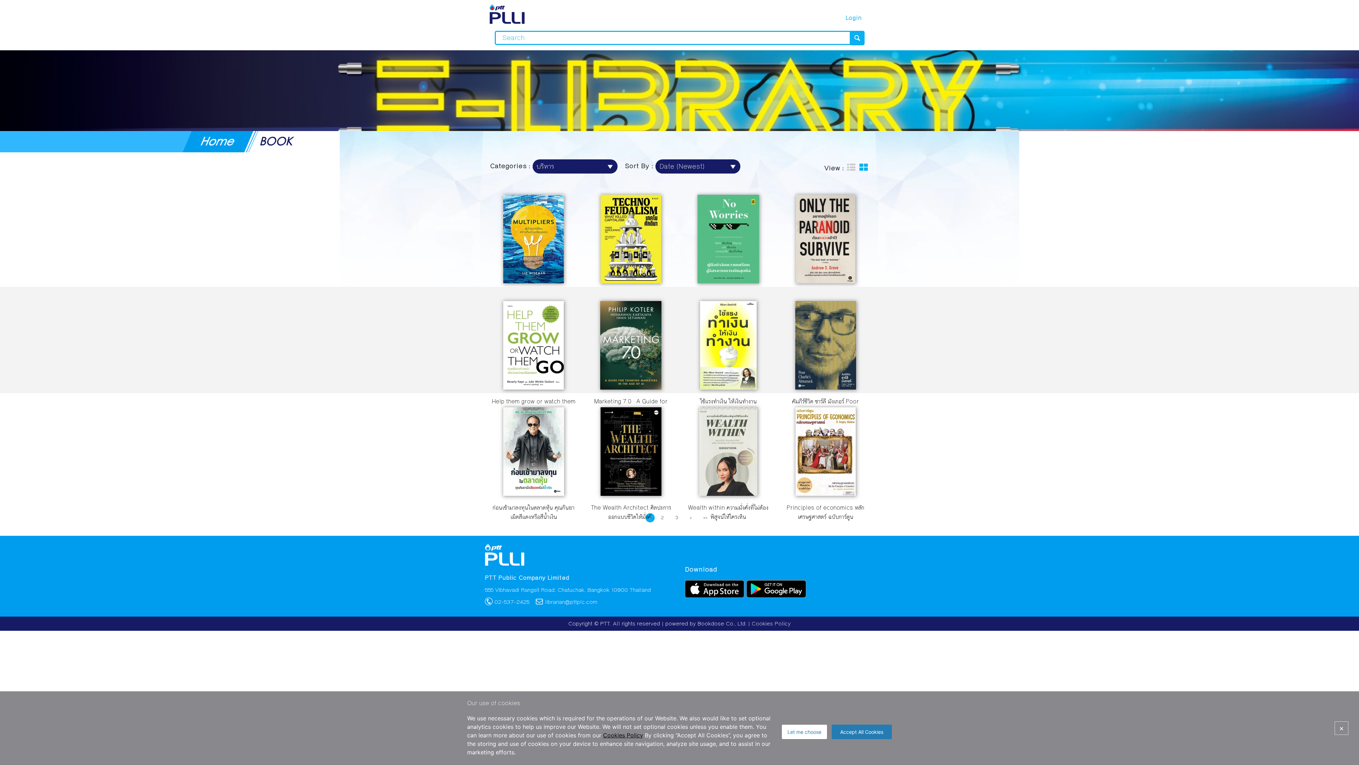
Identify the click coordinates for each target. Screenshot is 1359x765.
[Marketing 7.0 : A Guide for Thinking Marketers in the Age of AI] (630, 387)
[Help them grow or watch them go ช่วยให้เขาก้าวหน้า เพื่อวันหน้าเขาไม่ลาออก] (533, 387)
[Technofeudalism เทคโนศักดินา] (631, 281)
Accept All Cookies (861, 732)
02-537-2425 (511, 602)
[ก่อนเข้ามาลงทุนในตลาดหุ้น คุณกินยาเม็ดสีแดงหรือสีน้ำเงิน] (533, 493)
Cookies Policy (771, 623)
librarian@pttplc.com (571, 602)
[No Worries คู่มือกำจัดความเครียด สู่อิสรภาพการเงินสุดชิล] (728, 281)
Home (218, 141)
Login (853, 17)
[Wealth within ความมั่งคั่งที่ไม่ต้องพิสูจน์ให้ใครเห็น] (728, 493)
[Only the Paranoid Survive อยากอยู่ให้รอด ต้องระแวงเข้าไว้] (825, 281)
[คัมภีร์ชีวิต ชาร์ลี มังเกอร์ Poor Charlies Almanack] (825, 387)
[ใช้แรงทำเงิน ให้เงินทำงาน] (728, 387)
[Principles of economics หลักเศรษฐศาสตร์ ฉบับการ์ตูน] (826, 493)
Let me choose (804, 732)
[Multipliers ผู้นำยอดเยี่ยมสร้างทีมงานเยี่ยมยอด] (533, 281)
